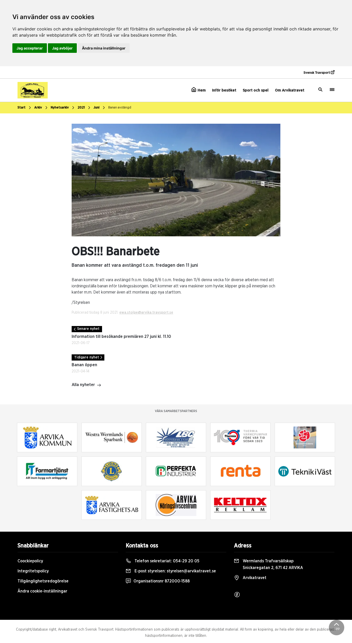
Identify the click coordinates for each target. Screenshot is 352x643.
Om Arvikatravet (289, 90)
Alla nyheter (83, 385)
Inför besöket (224, 90)
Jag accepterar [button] (29, 48)
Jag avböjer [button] (62, 48)
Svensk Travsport (317, 72)
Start (22, 107)
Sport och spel (256, 90)
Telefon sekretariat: (166, 561)
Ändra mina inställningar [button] (103, 48)
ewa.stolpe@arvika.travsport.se (146, 312)
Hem (201, 90)
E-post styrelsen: (174, 571)
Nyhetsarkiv (60, 107)
